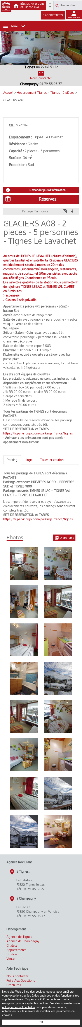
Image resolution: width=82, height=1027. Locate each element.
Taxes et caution (52, 460)
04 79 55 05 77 (51, 84)
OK (41, 1022)
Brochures (14, 985)
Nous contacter (17, 976)
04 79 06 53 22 (47, 67)
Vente (11, 958)
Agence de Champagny (23, 941)
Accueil (8, 92)
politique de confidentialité (18, 1007)
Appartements (16, 950)
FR (50, 3)
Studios (12, 954)
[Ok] (57, 6)
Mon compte (74, 17)
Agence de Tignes (19, 937)
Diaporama (67, 537)
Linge (29, 460)
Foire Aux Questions (21, 980)
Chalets (12, 945)
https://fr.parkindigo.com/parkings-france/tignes (38, 433)
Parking (12, 460)
